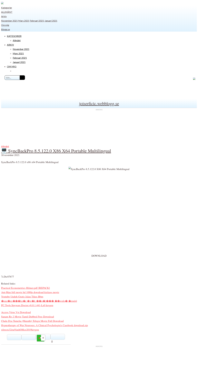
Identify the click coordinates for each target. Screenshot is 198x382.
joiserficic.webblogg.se (99, 103)
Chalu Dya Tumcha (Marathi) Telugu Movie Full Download (32, 321)
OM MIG (11, 66)
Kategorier (6, 7)
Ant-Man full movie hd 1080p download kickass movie (30, 292)
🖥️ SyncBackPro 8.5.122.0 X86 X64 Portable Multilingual (56, 151)
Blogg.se (5, 29)
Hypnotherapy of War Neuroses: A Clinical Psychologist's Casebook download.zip (44, 325)
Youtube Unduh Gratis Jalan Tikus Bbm (22, 296)
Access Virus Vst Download (16, 312)
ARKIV (10, 44)
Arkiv (4, 16)
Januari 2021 (50, 20)
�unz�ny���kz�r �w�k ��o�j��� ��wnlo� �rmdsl (39, 301)
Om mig (5, 25)
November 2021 (9, 20)
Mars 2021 (23, 20)
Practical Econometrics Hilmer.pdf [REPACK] (25, 288)
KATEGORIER (14, 36)
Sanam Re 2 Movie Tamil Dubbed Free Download (27, 316)
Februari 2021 (37, 20)
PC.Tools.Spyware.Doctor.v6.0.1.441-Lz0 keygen (27, 305)
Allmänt (6, 12)
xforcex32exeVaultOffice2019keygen (20, 329)
